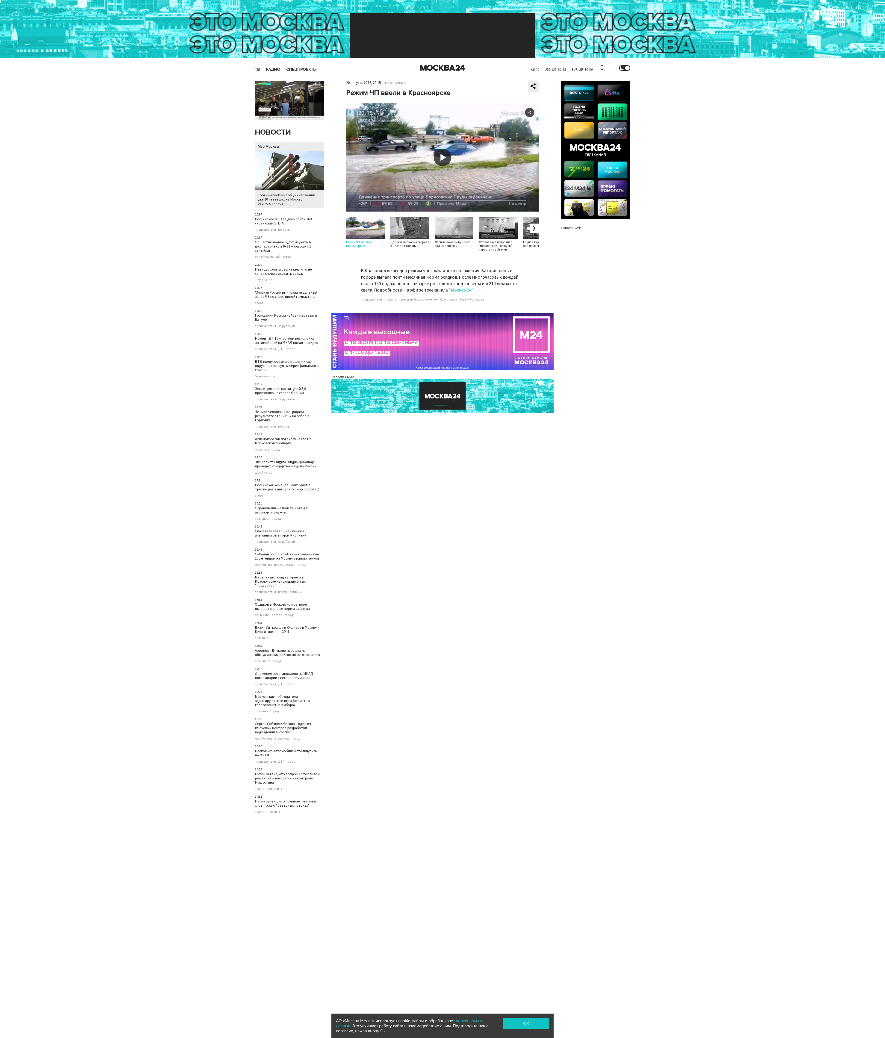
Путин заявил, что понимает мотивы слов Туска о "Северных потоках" (285, 803)
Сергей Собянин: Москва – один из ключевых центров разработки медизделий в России (283, 728)
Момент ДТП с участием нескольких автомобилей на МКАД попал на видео (286, 340)
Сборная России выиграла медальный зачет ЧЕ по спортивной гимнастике (286, 294)
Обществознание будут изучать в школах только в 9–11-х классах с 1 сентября (283, 246)
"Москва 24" (461, 290)
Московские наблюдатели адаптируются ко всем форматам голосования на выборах (282, 701)
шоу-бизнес (263, 280)
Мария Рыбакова (472, 299)
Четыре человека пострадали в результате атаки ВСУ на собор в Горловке (282, 416)
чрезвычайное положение (418, 299)
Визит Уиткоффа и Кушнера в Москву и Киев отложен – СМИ (287, 629)
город (291, 349)
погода (277, 615)
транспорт (262, 518)
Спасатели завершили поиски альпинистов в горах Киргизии (280, 533)
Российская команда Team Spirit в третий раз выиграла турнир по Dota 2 (287, 487)
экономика (281, 738)
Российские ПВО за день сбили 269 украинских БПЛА (283, 221)
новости (391, 299)
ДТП (281, 349)
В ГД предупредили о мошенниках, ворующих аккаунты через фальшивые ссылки (287, 365)
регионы (284, 229)
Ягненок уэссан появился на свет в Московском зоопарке (283, 441)
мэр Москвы (263, 564)
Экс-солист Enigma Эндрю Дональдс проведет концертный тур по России (285, 464)
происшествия (265, 229)
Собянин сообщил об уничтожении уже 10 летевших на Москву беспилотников (286, 199)
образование (264, 257)
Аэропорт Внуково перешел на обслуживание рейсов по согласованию (287, 652)
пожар (282, 592)
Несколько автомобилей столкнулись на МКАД (286, 753)
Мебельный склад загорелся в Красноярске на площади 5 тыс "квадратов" (280, 581)
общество (283, 257)
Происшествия (394, 83)
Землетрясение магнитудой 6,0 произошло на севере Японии (280, 390)
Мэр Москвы (268, 146)
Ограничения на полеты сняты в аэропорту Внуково (281, 510)
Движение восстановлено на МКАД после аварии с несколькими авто (284, 675)
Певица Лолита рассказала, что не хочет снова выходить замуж (283, 271)
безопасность (265, 376)
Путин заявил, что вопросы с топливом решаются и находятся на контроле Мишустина (287, 778)
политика (261, 638)
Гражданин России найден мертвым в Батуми (286, 317)
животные (262, 449)
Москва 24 (442, 68)
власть (260, 788)
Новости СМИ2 (342, 377)
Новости (273, 132)
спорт (259, 303)
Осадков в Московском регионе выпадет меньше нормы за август (283, 606)
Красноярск (448, 299)
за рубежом (286, 326)
